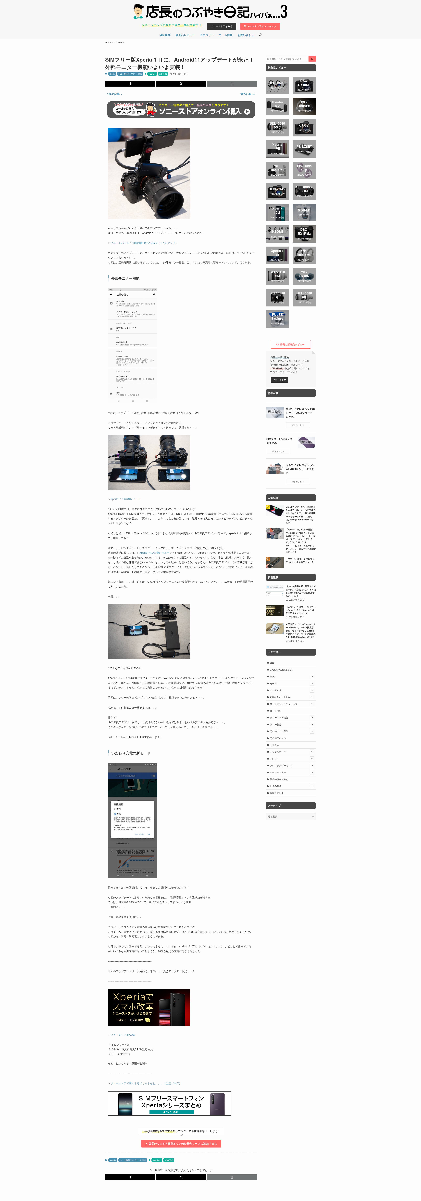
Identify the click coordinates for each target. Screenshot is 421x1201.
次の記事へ (115, 94)
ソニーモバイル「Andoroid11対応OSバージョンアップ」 (144, 243)
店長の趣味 (275, 786)
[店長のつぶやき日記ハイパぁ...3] (210, 11)
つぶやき (274, 745)
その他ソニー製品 (279, 731)
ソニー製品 (275, 724)
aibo (272, 662)
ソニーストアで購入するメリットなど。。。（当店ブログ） (146, 1083)
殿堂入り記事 (277, 792)
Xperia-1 (152, 73)
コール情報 (275, 710)
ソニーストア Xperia (123, 1035)
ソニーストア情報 (279, 717)
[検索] (312, 59)
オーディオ (275, 690)
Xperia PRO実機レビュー (125, 499)
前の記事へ (247, 94)
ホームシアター (278, 772)
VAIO (272, 676)
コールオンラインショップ (283, 703)
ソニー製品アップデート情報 (130, 73)
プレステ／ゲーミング (281, 765)
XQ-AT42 (163, 73)
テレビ (273, 758)
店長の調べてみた (279, 779)
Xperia (112, 73)
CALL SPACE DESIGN (281, 669)
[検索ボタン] (260, 35)
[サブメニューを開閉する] (312, 676)
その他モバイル (278, 738)
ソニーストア (279, 380)
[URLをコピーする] (232, 84)
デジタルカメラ (278, 751)
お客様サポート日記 (280, 697)
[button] (130, 84)
